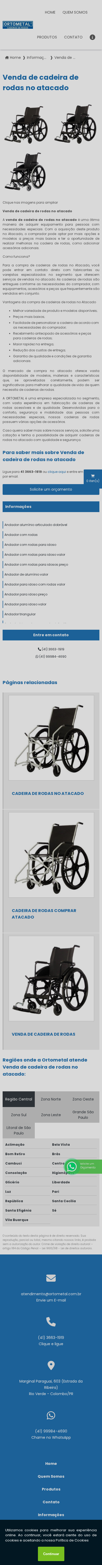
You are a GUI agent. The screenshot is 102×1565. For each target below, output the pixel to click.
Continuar (51, 1554)
